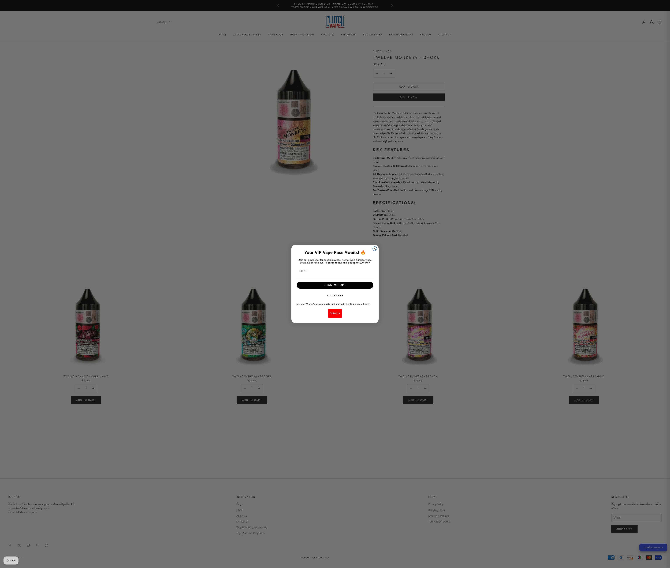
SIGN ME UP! (335, 285)
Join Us (335, 313)
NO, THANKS (335, 295)
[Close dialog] (375, 249)
